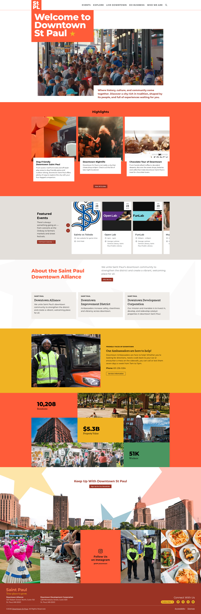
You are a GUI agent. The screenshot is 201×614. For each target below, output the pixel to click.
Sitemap (191, 609)
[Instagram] (188, 601)
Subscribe (166, 602)
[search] (166, 5)
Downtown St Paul (20, 609)
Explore (98, 5)
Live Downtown (116, 5)
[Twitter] (183, 601)
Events (86, 5)
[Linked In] (193, 601)
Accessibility (180, 609)
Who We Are (155, 5)
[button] (68, 225)
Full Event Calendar (45, 242)
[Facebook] (178, 601)
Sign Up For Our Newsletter (100, 486)
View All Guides (100, 186)
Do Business (137, 5)
